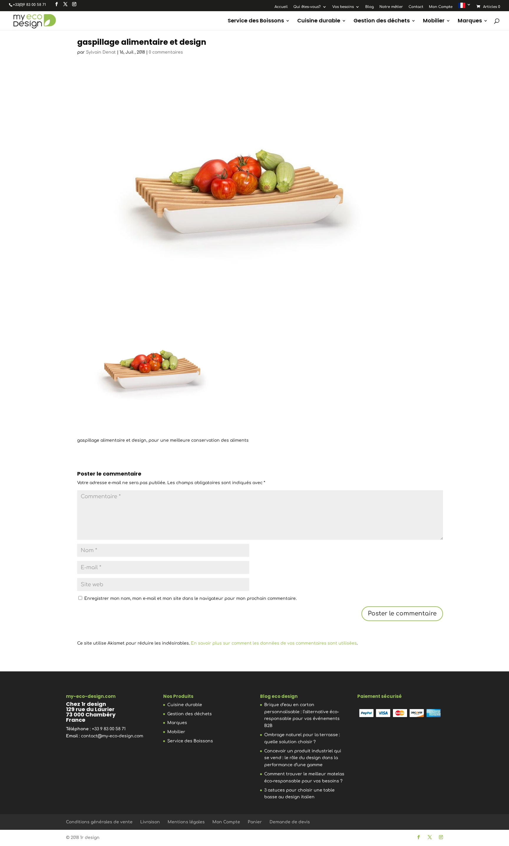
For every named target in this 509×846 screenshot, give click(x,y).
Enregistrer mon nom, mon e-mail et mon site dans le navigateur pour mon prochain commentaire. (190, 598)
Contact (416, 7)
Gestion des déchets (381, 21)
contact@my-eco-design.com (112, 736)
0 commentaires (166, 52)
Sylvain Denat (101, 52)
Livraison (150, 822)
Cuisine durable (318, 21)
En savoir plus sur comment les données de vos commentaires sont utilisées (274, 643)
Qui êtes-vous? (307, 7)
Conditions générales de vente (99, 822)
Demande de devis (290, 822)
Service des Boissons (256, 21)
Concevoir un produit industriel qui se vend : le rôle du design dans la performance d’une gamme (302, 758)
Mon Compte (440, 7)
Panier (255, 822)
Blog (369, 7)
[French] (464, 7)
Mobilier (433, 21)
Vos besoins (343, 7)
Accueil (281, 7)
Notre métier (391, 7)
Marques (470, 21)
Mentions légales (186, 822)
